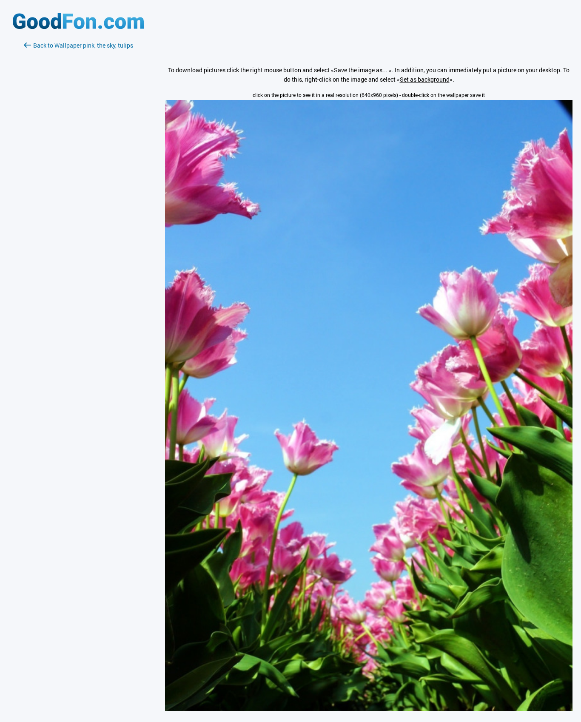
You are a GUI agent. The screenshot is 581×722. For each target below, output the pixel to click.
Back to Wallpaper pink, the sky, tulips (83, 45)
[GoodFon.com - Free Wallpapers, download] (78, 27)
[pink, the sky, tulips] (368, 709)
